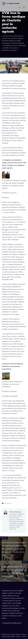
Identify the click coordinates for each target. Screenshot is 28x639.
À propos (18, 636)
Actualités (7, 503)
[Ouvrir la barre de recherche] (20, 7)
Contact (24, 636)
